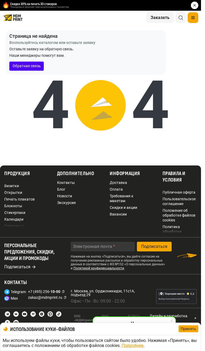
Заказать (160, 17)
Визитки (11, 186)
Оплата (116, 189)
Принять (188, 329)
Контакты (66, 182)
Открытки (13, 192)
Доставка (118, 182)
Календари (13, 219)
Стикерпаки (14, 212)
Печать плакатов (19, 199)
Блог (61, 189)
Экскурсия (66, 203)
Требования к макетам (121, 198)
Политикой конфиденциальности (98, 268)
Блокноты (13, 206)
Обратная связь (27, 66)
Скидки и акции (123, 207)
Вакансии (118, 214)
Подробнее (132, 345)
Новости (64, 196)
